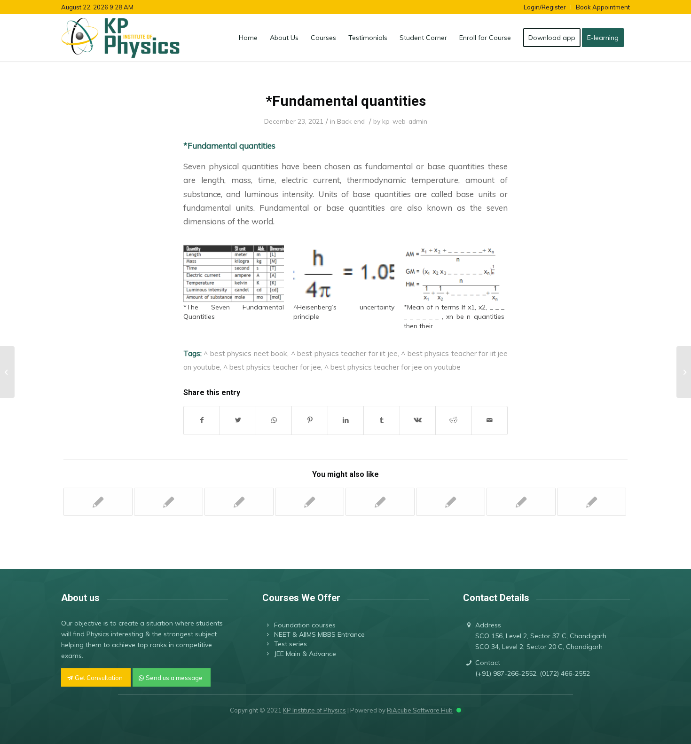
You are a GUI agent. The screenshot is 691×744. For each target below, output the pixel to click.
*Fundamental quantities (346, 101)
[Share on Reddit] (453, 420)
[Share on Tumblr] (381, 420)
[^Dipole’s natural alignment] (450, 502)
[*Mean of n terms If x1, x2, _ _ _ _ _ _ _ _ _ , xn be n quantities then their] (454, 273)
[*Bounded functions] (521, 502)
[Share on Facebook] (202, 420)
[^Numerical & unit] (7, 372)
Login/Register (545, 7)
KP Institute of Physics (314, 710)
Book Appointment (603, 7)
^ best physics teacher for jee (272, 367)
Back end (351, 121)
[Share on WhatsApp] (273, 420)
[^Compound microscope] (168, 502)
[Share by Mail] (490, 420)
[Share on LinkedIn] (345, 420)
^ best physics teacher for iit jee (344, 353)
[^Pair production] (98, 502)
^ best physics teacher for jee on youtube (392, 367)
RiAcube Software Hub (420, 710)
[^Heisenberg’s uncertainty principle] (343, 273)
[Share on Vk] (417, 420)
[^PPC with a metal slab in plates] (591, 502)
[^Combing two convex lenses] (380, 502)
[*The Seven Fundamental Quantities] (233, 273)
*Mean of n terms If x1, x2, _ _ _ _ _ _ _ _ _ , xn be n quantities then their (454, 316)
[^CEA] (239, 502)
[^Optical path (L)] (309, 502)
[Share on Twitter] (237, 420)
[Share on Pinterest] (309, 420)
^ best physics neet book (245, 353)
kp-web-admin (404, 121)
